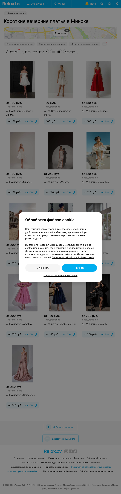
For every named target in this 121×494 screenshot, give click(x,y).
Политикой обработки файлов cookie (73, 257)
